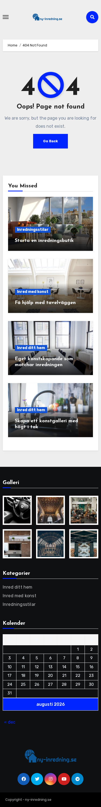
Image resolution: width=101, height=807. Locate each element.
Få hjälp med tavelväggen (45, 302)
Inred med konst (32, 291)
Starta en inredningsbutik (44, 240)
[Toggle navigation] (6, 17)
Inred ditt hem (31, 348)
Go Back (50, 141)
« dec (9, 722)
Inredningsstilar (32, 229)
